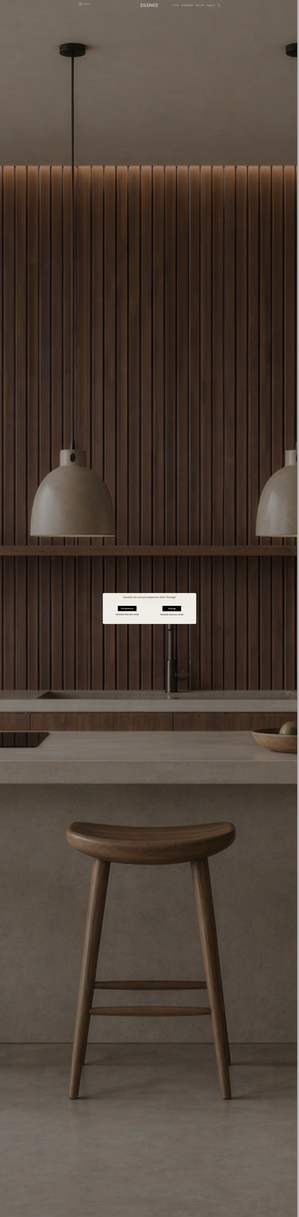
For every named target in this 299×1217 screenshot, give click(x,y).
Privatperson (127, 608)
